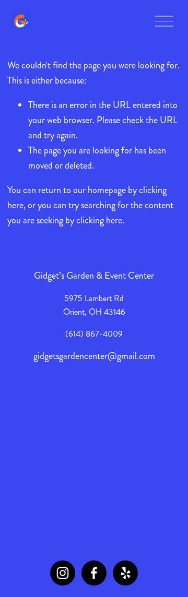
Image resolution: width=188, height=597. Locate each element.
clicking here (99, 220)
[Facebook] (94, 573)
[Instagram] (62, 573)
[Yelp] (125, 573)
